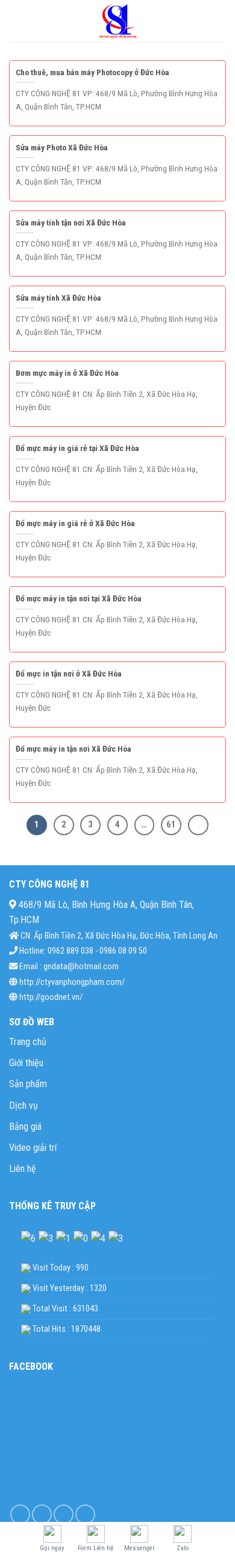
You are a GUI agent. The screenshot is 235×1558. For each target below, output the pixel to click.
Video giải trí (33, 1147)
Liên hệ (22, 1168)
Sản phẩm (28, 1084)
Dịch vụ (23, 1105)
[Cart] (220, 21)
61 (171, 824)
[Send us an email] (85, 1514)
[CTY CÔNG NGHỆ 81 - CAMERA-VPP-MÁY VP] (117, 21)
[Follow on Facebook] (20, 1514)
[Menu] (16, 20)
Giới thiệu (26, 1063)
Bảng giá (25, 1126)
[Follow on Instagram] (42, 1514)
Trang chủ (27, 1041)
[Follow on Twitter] (64, 1514)
